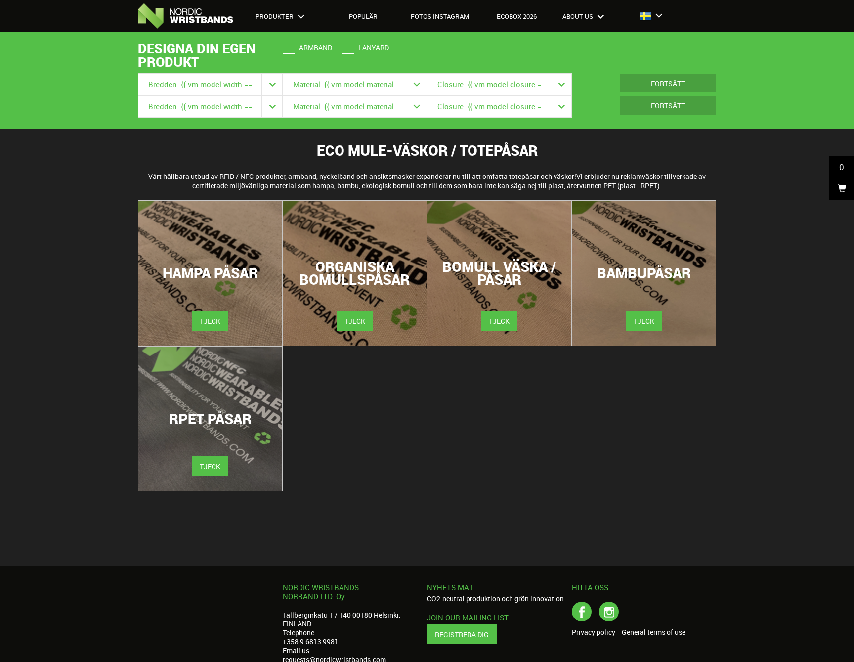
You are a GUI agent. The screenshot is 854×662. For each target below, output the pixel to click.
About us (578, 16)
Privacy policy (593, 632)
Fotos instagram (440, 16)
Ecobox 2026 (517, 16)
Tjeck (210, 321)
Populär (363, 16)
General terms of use (653, 632)
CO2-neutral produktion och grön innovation (495, 598)
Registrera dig (462, 634)
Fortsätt (668, 83)
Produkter (275, 16)
